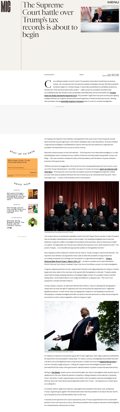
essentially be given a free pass (72, 101)
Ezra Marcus (50, 74)
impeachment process (107, 362)
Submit (33, 172)
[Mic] (5, 6)
